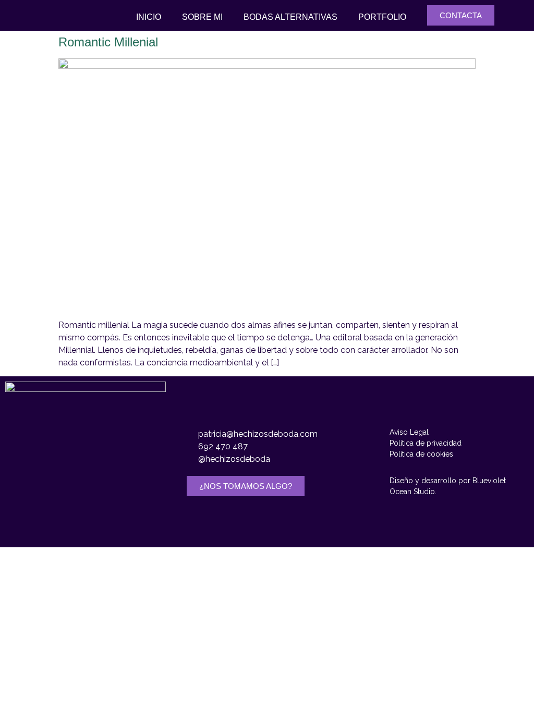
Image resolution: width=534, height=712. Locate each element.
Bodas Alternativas (290, 17)
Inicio (148, 17)
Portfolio (382, 17)
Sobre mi (202, 17)
